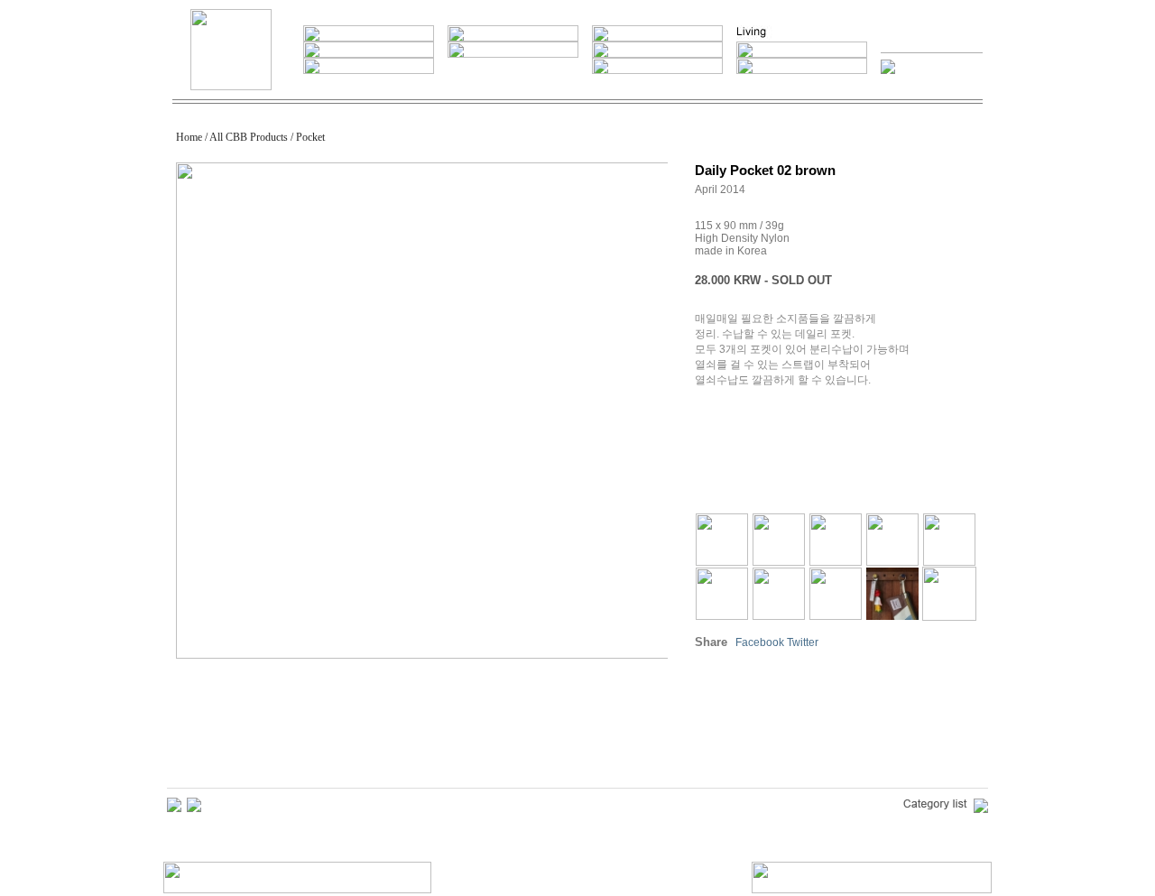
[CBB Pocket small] (194, 804)
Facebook (759, 642)
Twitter (802, 642)
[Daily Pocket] (174, 804)
